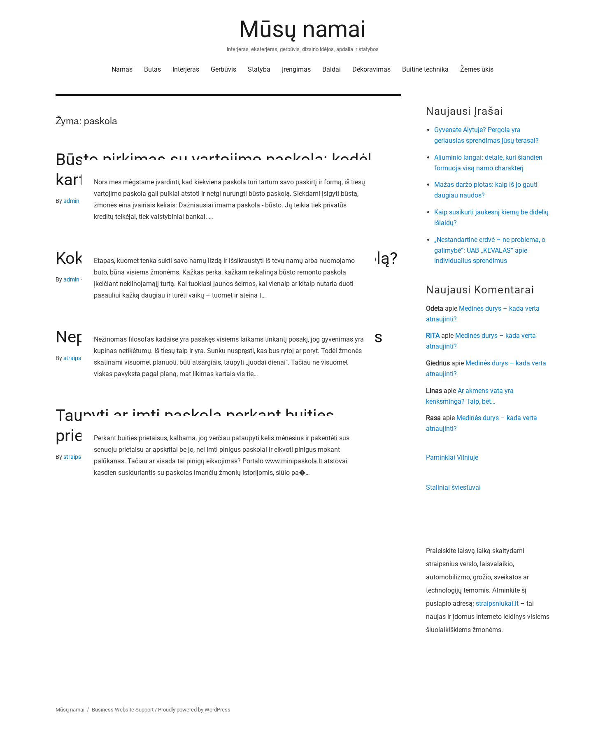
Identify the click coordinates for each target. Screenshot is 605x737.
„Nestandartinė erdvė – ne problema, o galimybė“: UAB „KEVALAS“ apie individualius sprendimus (489, 250)
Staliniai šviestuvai (453, 487)
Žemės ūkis (476, 69)
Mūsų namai (302, 29)
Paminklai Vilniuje (452, 457)
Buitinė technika (425, 69)
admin (71, 201)
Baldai (331, 69)
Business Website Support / (125, 710)
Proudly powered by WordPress (194, 710)
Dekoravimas (371, 69)
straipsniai (76, 358)
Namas (122, 69)
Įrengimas (296, 69)
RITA (433, 335)
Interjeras (185, 69)
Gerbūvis (223, 69)
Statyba (259, 69)
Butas (152, 69)
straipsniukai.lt (497, 603)
